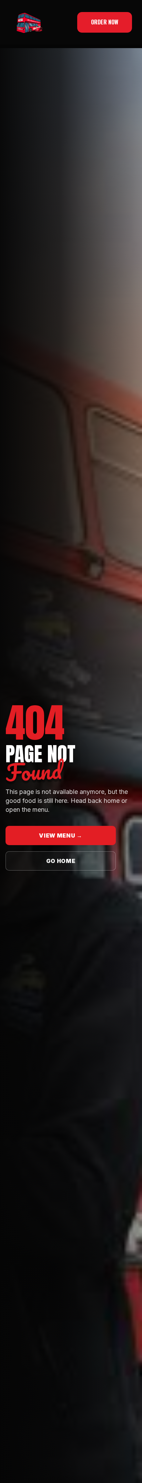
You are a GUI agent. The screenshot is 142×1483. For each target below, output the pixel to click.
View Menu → (60, 835)
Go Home (60, 860)
